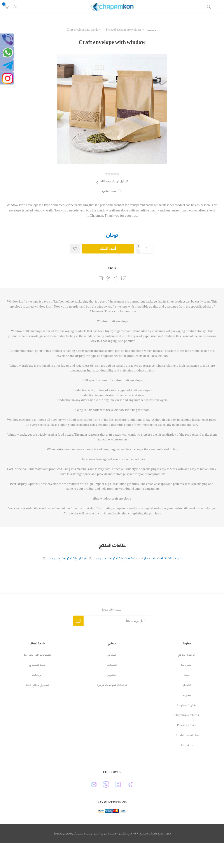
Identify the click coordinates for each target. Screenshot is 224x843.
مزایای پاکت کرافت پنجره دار (67, 558)
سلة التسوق (37, 664)
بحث (187, 674)
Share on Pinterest (108, 278)
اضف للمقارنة (109, 191)
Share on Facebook (115, 278)
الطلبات (112, 664)
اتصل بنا (186, 664)
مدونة (186, 695)
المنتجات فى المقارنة (37, 654)
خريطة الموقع (186, 654)
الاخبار (186, 684)
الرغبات (37, 674)
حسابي (112, 654)
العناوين (112, 674)
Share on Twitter (123, 278)
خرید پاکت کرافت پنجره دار (162, 558)
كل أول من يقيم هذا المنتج (112, 181)
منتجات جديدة (186, 705)
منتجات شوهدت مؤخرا (112, 684)
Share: (112, 268)
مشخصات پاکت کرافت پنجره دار (115, 558)
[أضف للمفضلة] (75, 248)
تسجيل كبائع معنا (37, 684)
